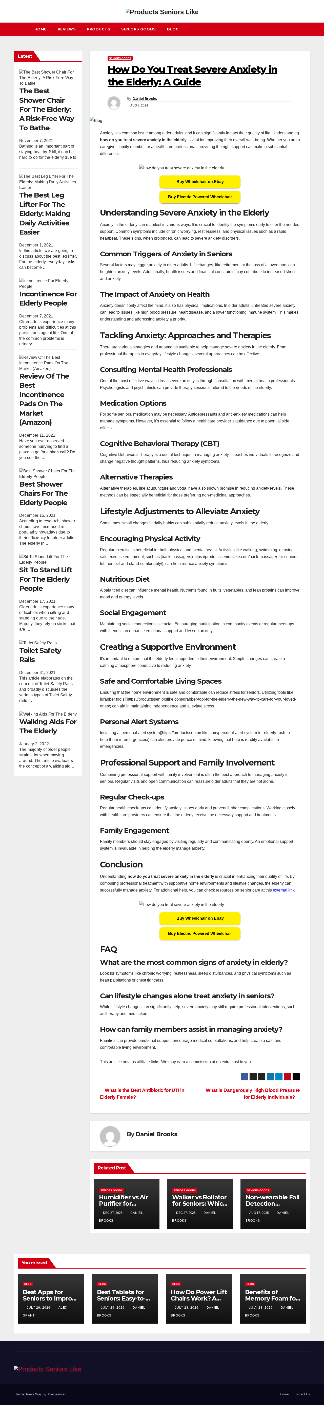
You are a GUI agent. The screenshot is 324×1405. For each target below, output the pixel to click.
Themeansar (56, 1394)
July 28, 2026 (187, 1307)
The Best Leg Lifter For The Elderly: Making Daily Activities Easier (44, 214)
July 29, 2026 (39, 1307)
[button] (308, 29)
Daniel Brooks (144, 98)
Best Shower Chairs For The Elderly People (43, 493)
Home (40, 29)
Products (98, 29)
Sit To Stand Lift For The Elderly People (45, 579)
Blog (173, 29)
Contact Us (302, 1394)
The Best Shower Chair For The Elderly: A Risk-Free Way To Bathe (46, 109)
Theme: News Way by (30, 1394)
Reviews (67, 29)
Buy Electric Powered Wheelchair (200, 197)
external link (284, 890)
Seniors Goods (138, 29)
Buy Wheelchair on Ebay (200, 182)
